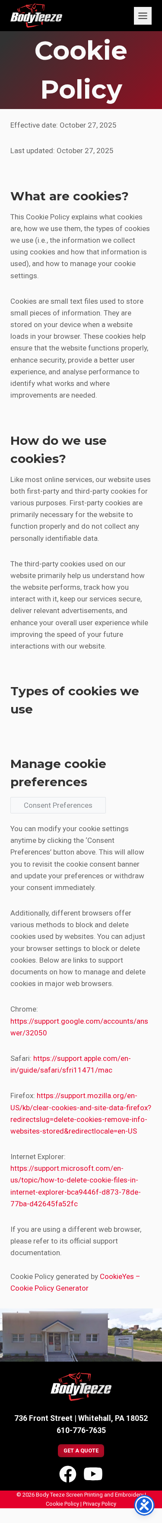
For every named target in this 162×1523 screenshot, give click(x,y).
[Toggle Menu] (143, 16)
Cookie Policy (62, 1504)
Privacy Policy (99, 1504)
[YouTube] (93, 1474)
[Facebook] (67, 1474)
